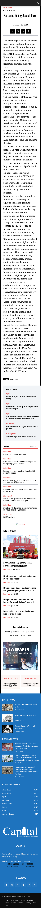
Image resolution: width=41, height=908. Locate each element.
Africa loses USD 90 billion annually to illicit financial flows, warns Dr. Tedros (20, 490)
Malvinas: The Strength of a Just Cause (14, 454)
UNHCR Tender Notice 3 (9, 517)
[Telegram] (23, 885)
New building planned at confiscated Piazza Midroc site (10, 685)
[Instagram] (12, 885)
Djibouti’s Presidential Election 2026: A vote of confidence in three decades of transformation (27, 758)
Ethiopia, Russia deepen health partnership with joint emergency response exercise (19, 589)
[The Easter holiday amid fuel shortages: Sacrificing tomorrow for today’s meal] (7, 747)
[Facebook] (12, 31)
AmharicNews (7, 477)
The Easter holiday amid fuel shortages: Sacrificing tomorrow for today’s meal (26, 746)
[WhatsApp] (28, 31)
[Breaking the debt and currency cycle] (7, 707)
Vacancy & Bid (7, 514)
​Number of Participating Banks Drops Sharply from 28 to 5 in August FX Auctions (19, 472)
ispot (8, 393)
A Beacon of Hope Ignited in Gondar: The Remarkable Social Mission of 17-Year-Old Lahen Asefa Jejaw (20, 500)
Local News (7, 7)
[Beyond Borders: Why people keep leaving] (7, 729)
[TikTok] (29, 885)
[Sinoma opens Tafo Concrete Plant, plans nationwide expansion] (20, 547)
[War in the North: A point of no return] (7, 718)
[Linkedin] (17, 885)
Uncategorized (11, 433)
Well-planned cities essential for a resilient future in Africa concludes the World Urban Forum (23, 418)
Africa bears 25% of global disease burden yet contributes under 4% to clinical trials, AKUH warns (20, 509)
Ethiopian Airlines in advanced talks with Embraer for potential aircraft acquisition (19, 600)
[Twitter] (18, 31)
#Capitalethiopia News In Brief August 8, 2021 (21, 437)
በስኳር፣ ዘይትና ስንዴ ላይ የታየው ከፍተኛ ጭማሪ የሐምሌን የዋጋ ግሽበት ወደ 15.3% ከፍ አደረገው (20, 481)
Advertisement (7, 496)
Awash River (14, 379)
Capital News (7, 451)
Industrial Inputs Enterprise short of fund (30, 684)
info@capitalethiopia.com (20, 861)
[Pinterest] (23, 31)
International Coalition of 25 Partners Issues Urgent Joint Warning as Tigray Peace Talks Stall (19, 463)
